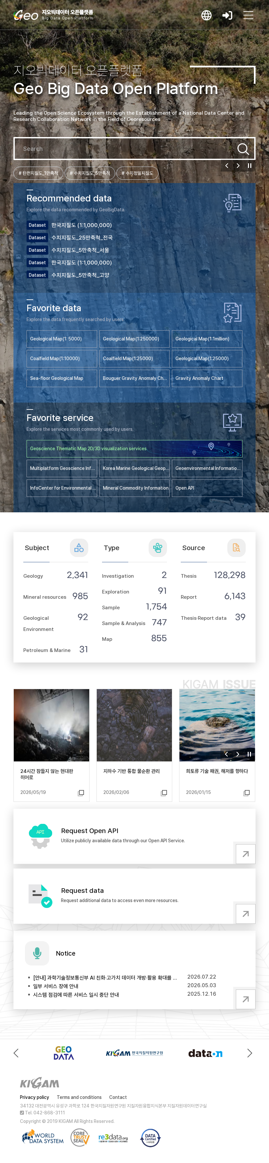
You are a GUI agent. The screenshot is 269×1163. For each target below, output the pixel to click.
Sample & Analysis (123, 623)
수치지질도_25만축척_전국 (82, 237)
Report (189, 597)
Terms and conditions (79, 1097)
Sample (111, 607)
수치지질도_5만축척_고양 (80, 275)
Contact (118, 1097)
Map (107, 639)
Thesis (189, 576)
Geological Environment (38, 623)
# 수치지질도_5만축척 (90, 173)
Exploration (115, 592)
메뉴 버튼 (248, 15)
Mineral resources (44, 597)
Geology (33, 576)
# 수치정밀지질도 (137, 173)
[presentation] (17, 1053)
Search (243, 149)
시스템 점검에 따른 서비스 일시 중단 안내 (76, 995)
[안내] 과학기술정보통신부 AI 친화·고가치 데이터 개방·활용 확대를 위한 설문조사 (105, 978)
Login (227, 15)
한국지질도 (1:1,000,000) (82, 225)
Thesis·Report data (204, 618)
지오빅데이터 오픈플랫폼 (53, 15)
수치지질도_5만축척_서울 (80, 250)
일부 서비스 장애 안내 (55, 986)
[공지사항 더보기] (244, 998)
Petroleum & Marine (47, 650)
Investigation (118, 576)
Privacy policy (34, 1097)
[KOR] (206, 15)
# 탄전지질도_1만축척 (38, 173)
